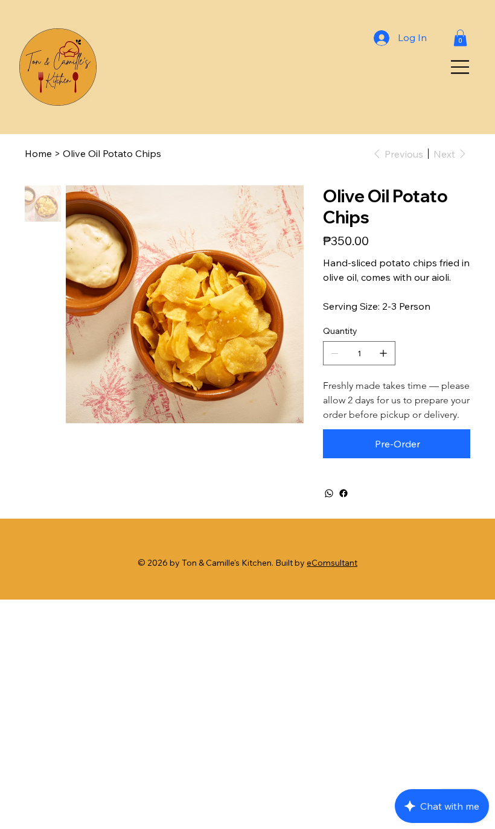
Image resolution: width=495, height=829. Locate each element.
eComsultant (332, 562)
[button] (460, 38)
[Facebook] (343, 493)
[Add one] (383, 353)
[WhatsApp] (329, 493)
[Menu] (461, 67)
